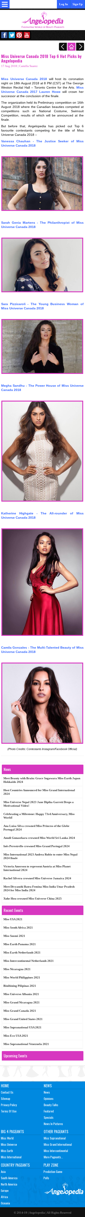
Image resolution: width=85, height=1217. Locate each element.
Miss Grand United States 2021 (23, 1019)
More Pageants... (53, 1157)
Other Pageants (56, 1131)
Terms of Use (9, 1111)
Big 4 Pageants (12, 1131)
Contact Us (7, 1092)
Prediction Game (53, 1171)
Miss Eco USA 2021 (15, 1035)
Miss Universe (9, 1144)
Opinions (48, 1098)
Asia (3, 1171)
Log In (63, 4)
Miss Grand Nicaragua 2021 (21, 1002)
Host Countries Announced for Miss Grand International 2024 (39, 791)
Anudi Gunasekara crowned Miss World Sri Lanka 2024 (39, 838)
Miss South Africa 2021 (18, 927)
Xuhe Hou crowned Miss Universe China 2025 (32, 898)
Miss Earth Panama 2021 (19, 944)
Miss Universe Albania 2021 (21, 994)
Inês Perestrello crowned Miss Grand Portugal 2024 (36, 846)
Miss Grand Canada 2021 (19, 1010)
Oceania (5, 1203)
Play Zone (51, 1165)
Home (5, 1085)
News (48, 1085)
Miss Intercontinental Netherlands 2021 (28, 960)
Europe (5, 1190)
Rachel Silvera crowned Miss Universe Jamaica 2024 (37, 878)
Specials (48, 1117)
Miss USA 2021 (12, 919)
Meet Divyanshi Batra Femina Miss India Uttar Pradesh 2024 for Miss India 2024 (39, 888)
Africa (4, 1197)
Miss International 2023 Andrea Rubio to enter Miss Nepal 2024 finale (40, 856)
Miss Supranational (55, 1138)
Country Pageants (15, 1165)
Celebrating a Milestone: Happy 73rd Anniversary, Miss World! (39, 815)
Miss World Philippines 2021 (21, 977)
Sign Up (78, 4)
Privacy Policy (9, 1105)
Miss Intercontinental (56, 1150)
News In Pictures (53, 1123)
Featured (49, 1111)
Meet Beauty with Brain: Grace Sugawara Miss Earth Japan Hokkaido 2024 (41, 780)
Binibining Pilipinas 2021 (19, 985)
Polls (46, 1178)
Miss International (11, 1157)
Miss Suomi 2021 (14, 936)
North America (9, 1184)
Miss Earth (7, 1150)
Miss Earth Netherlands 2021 (22, 952)
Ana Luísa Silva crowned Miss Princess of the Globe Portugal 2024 (36, 827)
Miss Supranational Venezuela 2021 (26, 1044)
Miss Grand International (58, 1144)
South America (9, 1178)
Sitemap (5, 1098)
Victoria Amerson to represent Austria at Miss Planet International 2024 (36, 868)
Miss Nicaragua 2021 (17, 969)
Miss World (7, 1138)
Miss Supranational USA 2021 (22, 1027)
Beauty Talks (51, 1105)
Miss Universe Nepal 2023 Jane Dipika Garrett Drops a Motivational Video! (38, 803)
